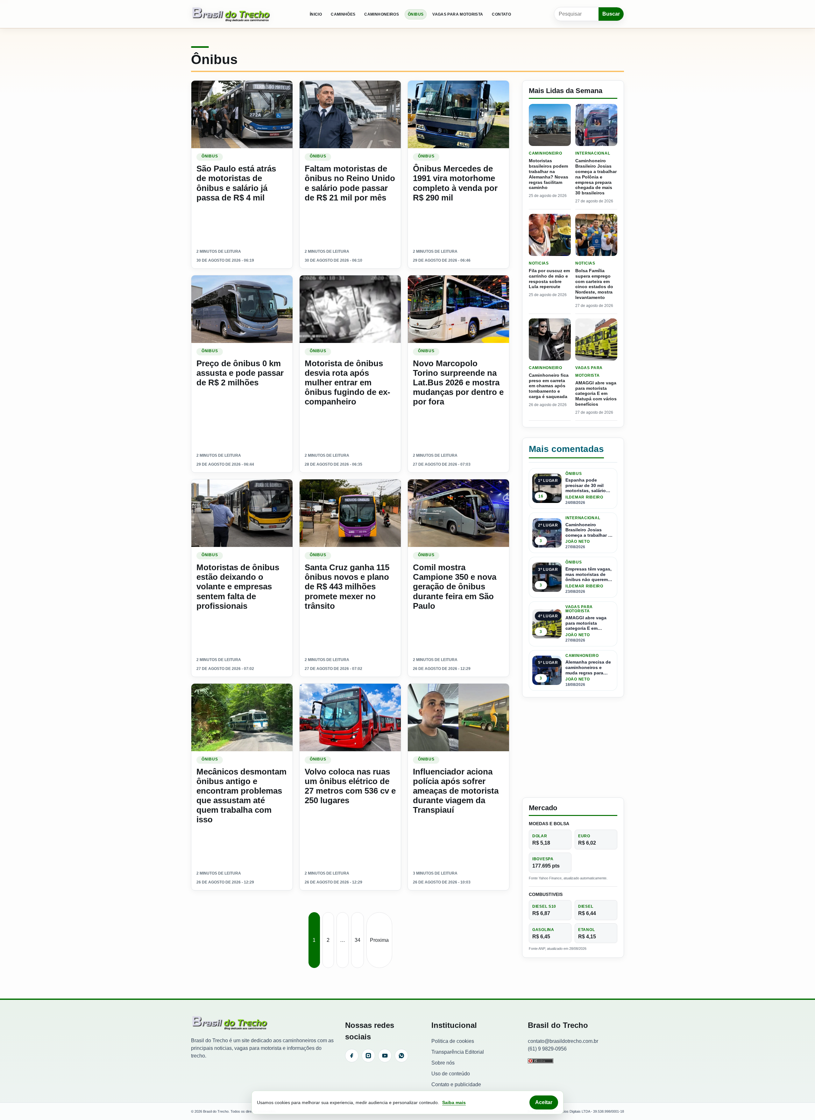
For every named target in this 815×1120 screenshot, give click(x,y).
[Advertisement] (573, 747)
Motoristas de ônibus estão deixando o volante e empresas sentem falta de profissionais (237, 587)
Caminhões (343, 14)
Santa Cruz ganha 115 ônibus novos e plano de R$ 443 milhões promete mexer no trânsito (347, 587)
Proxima (379, 940)
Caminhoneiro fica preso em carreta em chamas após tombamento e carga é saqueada (549, 386)
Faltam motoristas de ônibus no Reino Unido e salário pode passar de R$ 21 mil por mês (350, 183)
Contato (501, 14)
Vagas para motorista (457, 14)
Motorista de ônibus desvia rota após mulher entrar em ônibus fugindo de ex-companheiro (347, 383)
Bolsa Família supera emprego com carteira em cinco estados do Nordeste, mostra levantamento (594, 284)
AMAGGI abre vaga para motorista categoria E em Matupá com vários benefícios (596, 393)
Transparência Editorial (457, 1052)
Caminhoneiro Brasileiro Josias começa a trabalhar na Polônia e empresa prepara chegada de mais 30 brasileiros (596, 176)
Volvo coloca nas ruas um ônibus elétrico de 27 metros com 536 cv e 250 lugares (350, 786)
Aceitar (543, 1102)
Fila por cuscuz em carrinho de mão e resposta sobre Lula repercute (549, 278)
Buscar (611, 14)
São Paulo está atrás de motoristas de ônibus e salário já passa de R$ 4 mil (236, 183)
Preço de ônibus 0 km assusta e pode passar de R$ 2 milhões (240, 373)
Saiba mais (454, 1102)
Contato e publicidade (456, 1084)
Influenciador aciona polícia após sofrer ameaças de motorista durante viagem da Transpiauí (456, 791)
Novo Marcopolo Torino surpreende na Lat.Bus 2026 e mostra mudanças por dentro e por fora (458, 383)
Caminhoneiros (381, 14)
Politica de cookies (452, 1041)
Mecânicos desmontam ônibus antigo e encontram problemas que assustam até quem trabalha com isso (241, 796)
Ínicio (316, 14)
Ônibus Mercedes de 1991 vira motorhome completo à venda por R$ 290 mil (455, 183)
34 (357, 940)
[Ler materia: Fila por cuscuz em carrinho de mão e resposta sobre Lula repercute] (550, 235)
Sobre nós (443, 1062)
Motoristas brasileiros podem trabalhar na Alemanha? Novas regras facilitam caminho (548, 174)
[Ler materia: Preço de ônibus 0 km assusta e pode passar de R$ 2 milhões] (242, 309)
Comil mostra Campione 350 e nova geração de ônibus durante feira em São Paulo (454, 587)
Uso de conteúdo (450, 1073)
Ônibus (415, 14)
